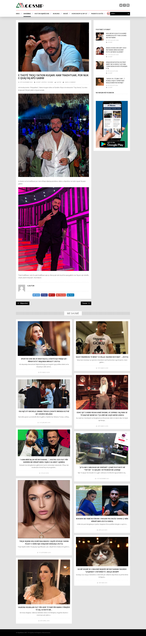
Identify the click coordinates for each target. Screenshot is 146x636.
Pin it (52, 295)
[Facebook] (124, 5)
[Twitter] (120, 5)
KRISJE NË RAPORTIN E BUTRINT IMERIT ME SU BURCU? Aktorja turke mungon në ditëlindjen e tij (116, 65)
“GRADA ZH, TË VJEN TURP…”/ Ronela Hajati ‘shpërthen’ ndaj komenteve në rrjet (115, 81)
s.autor (58, 82)
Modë (65, 14)
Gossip (38, 82)
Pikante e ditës (97, 14)
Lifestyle (44, 82)
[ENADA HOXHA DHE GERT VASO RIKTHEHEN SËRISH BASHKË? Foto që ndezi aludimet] (100, 51)
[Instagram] (127, 5)
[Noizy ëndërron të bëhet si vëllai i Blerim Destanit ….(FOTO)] (102, 337)
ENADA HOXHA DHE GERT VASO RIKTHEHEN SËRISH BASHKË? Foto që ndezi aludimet (116, 50)
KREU (18, 14)
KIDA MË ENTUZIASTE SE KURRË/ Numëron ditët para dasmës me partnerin (116, 35)
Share (45, 295)
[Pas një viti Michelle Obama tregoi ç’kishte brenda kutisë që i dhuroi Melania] (44, 393)
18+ (108, 14)
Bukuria (56, 14)
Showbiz (27, 14)
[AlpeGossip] (29, 5)
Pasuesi (84, 303)
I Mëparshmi (24, 303)
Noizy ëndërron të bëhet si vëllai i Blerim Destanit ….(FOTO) (102, 357)
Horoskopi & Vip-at (79, 14)
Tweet (37, 295)
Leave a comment (70, 82)
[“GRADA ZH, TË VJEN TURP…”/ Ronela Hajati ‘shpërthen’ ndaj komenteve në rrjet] (100, 82)
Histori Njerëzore (42, 14)
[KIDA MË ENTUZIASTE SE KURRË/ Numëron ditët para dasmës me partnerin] (100, 36)
